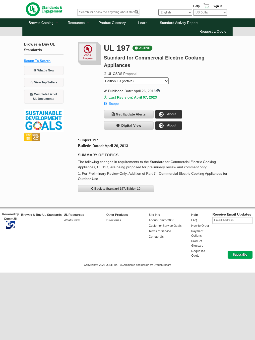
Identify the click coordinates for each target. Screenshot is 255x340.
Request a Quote (212, 31)
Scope (114, 104)
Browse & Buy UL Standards (41, 215)
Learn (142, 23)
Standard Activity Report (179, 23)
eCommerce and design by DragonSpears (145, 264)
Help (196, 6)
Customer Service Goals (165, 225)
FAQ (194, 220)
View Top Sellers (45, 82)
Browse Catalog (41, 23)
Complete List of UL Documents (45, 97)
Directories (113, 220)
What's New (45, 70)
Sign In (217, 6)
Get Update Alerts (131, 114)
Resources (76, 23)
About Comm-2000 (161, 220)
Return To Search (37, 61)
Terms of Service (160, 231)
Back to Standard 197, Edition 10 (117, 188)
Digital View (131, 125)
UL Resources (74, 215)
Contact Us (156, 236)
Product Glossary (112, 23)
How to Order (200, 225)
